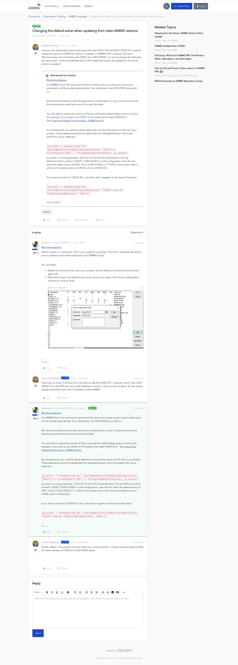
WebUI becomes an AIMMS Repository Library (179, 81)
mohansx (46, 242)
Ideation (88, 6)
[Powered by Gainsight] (119, 651)
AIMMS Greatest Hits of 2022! (170, 46)
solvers (46, 211)
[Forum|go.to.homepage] (34, 6)
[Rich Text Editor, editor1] (88, 611)
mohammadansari (50, 45)
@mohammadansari (57, 80)
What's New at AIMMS (166, 40)
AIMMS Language (78, 16)
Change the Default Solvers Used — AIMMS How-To (77, 120)
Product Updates (71, 6)
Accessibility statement (130, 658)
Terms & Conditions (106, 658)
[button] (181, 6)
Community (34, 16)
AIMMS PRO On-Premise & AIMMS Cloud (176, 75)
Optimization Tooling (54, 16)
